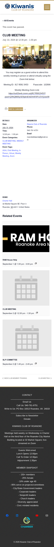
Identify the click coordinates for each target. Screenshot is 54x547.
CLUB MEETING (9, 141)
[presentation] (26, 238)
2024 (5, 150)
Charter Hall (7, 200)
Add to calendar (15, 109)
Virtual (11, 153)
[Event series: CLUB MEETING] (37, 312)
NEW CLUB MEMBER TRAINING (15, 378)
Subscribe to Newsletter (27, 415)
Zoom (12, 156)
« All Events (8, 20)
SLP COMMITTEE (10, 359)
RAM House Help (10, 260)
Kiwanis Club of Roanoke (37, 124)
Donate (27, 419)
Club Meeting (13, 150)
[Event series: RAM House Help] (36, 263)
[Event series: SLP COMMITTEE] (36, 363)
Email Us (27, 402)
